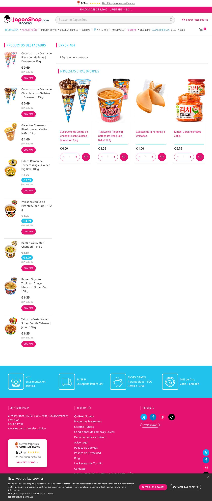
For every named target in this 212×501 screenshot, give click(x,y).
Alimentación (29, 29)
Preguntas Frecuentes (88, 421)
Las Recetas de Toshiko (88, 463)
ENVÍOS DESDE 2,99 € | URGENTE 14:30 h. (106, 9)
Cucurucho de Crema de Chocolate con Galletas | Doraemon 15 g (36, 93)
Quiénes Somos (84, 416)
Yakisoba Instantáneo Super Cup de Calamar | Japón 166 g (36, 323)
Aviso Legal (81, 442)
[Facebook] (206, 460)
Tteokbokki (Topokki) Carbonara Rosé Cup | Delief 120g (110, 136)
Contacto (80, 468)
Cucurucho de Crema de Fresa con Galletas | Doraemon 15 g (36, 57)
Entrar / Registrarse (197, 19)
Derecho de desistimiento (90, 437)
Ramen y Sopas (48, 29)
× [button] (208, 477)
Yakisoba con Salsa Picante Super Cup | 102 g (36, 206)
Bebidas (86, 29)
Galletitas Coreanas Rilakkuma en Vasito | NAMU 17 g (35, 129)
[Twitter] (206, 452)
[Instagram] (206, 467)
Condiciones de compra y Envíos (94, 432)
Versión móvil (150, 425)
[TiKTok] (171, 417)
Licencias (145, 29)
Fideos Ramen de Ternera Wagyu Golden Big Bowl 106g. (35, 165)
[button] (71, 497)
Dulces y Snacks (69, 29)
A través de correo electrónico (27, 428)
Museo (181, 29)
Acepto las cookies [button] (153, 487)
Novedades (118, 29)
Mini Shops (102, 29)
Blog (173, 29)
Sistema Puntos (84, 427)
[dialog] (106, 487)
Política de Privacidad (87, 453)
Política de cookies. (44, 493)
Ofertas (132, 29)
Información (11, 29)
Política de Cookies (86, 447)
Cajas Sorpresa (160, 29)
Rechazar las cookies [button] (185, 487)
